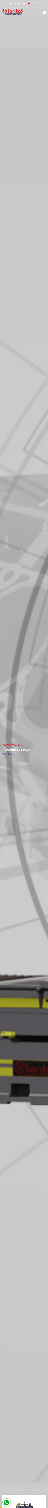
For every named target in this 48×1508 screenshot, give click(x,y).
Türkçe (33, 3)
